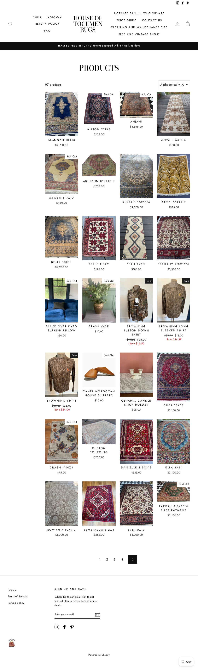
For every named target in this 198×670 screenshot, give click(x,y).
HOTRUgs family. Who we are (139, 13)
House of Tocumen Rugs (87, 24)
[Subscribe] (97, 614)
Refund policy (16, 603)
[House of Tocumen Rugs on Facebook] (64, 627)
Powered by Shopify (99, 655)
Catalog (55, 17)
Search (12, 590)
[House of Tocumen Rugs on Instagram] (57, 627)
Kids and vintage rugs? (139, 34)
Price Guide (127, 20)
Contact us (152, 20)
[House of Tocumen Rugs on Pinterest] (72, 627)
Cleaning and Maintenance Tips (139, 27)
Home (37, 17)
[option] (99, 46)
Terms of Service (17, 596)
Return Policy (47, 24)
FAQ (47, 31)
